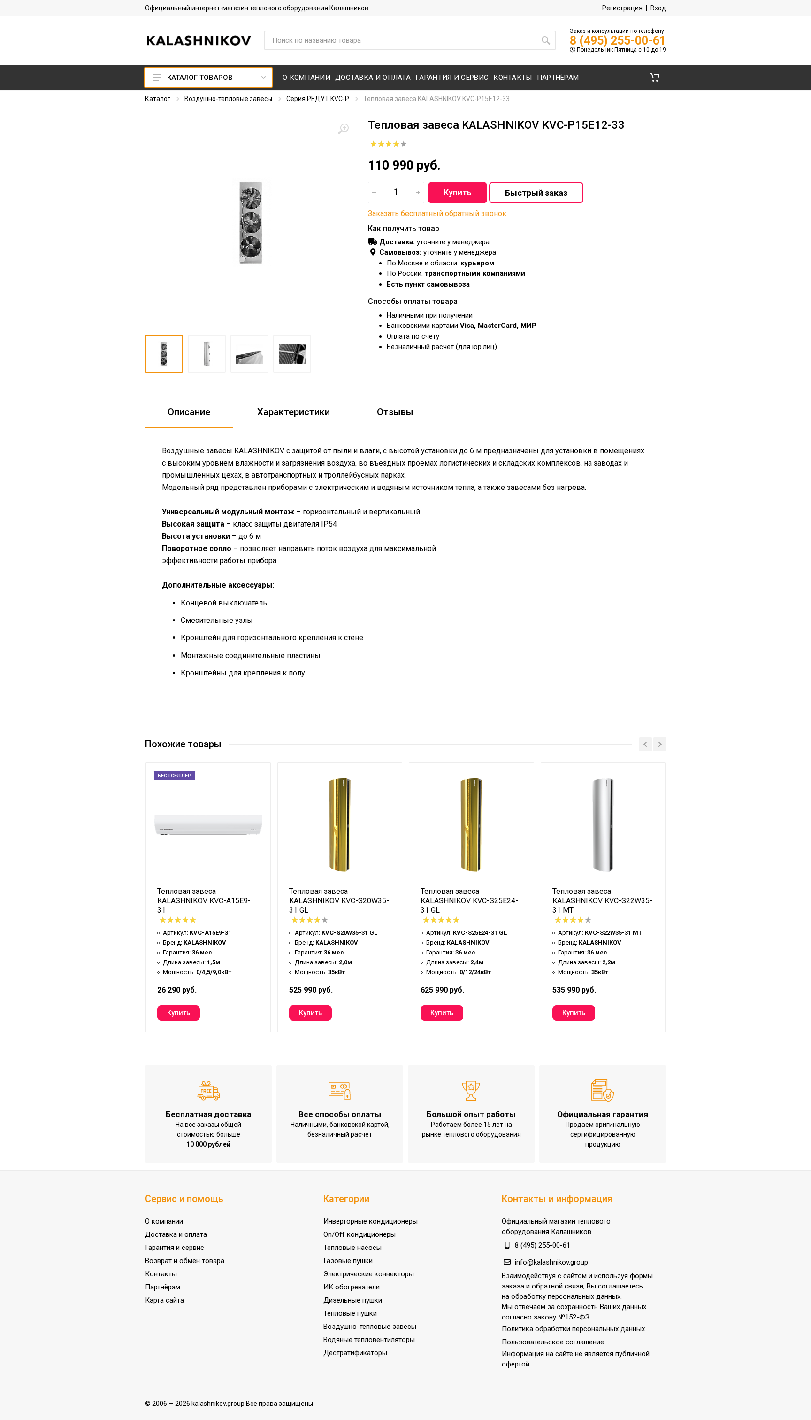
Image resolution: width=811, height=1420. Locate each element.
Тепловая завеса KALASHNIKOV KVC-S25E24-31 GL (469, 901)
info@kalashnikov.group (551, 1262)
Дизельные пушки (352, 1300)
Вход (658, 8)
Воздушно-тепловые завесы (228, 98)
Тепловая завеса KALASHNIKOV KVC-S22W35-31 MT (602, 901)
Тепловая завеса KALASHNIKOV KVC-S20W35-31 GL (339, 901)
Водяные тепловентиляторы (369, 1339)
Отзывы (395, 412)
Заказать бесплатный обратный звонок (437, 213)
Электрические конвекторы (368, 1274)
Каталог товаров (200, 77)
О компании (164, 1221)
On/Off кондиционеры (359, 1234)
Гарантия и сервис (174, 1247)
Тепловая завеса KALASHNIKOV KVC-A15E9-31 (204, 901)
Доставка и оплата (176, 1234)
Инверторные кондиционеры (370, 1221)
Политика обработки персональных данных (573, 1329)
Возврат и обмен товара (184, 1261)
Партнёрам (162, 1287)
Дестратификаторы (355, 1353)
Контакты (161, 1274)
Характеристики (293, 412)
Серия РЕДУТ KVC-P (317, 98)
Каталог (157, 98)
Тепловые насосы (352, 1247)
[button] (654, 77)
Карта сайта (164, 1300)
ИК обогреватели (351, 1287)
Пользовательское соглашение (553, 1342)
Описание (189, 412)
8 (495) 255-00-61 (618, 40)
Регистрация (622, 8)
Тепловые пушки (350, 1313)
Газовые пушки (348, 1261)
